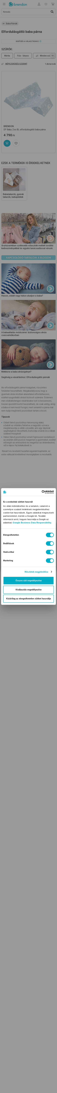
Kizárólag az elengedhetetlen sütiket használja (28, 598)
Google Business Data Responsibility (32, 522)
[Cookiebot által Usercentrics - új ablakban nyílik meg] (42, 492)
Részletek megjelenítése (36, 572)
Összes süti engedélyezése (28, 580)
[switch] (50, 543)
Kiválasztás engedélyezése (29, 589)
